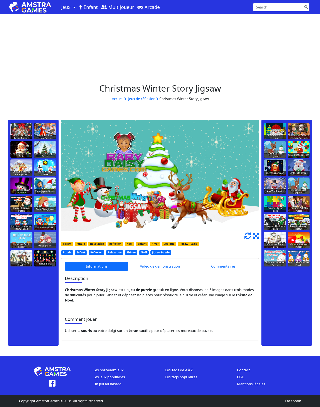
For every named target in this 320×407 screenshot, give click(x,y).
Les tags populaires (181, 377)
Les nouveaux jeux (108, 370)
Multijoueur (120, 7)
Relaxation (97, 244)
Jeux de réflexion (142, 98)
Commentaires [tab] (223, 266)
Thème (131, 252)
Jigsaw (67, 244)
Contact (243, 370)
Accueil (118, 98)
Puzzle (80, 244)
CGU (240, 377)
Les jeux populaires (109, 377)
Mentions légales (251, 384)
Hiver (155, 244)
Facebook (293, 401)
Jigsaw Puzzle (188, 244)
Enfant (90, 7)
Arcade (151, 7)
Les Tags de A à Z (179, 370)
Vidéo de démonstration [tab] (160, 266)
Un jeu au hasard (107, 384)
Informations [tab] (97, 266)
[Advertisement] (160, 47)
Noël (129, 244)
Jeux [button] (66, 7)
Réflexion (115, 244)
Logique (169, 244)
